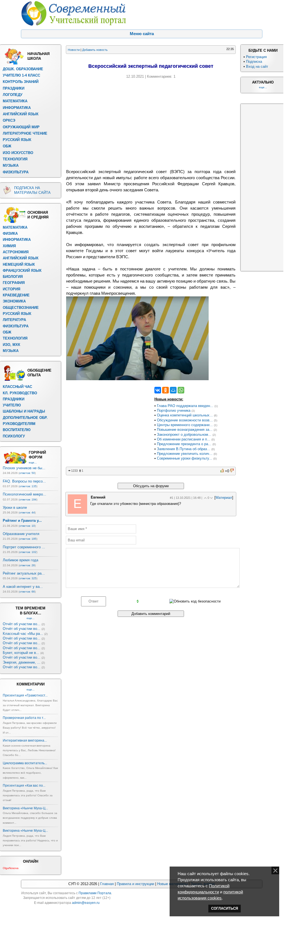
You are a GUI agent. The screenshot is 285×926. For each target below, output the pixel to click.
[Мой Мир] (173, 390)
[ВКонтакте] (157, 390)
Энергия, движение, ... (21, 662)
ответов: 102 (28, 552)
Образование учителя (21, 534)
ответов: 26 (27, 565)
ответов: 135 (28, 486)
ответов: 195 (28, 538)
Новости (74, 49)
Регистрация (256, 57)
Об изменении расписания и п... (183, 439)
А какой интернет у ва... (23, 587)
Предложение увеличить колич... (185, 454)
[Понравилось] (222, 471)
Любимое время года (20, 560)
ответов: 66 (27, 591)
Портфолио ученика (173, 410)
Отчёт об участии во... (21, 624)
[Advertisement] (150, 123)
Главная (107, 884)
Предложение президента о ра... (184, 444)
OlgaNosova (11, 868)
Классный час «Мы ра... (23, 634)
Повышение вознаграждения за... (185, 429)
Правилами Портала (95, 893)
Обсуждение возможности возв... (185, 420)
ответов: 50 (27, 472)
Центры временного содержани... (185, 425)
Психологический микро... (24, 494)
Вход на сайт (257, 66)
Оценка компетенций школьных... (185, 415)
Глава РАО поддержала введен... (185, 406)
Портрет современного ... (24, 547)
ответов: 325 (28, 578)
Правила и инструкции (135, 884)
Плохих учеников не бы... (24, 468)
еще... (33, 462)
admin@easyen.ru (86, 903)
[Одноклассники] (165, 390)
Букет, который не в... (21, 653)
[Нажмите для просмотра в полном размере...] (137, 379)
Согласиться (224, 908)
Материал (224, 497)
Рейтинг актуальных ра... (24, 573)
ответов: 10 (27, 525)
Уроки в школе (15, 507)
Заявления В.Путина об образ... (183, 449)
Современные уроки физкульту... (184, 458)
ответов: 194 (28, 499)
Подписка (254, 61)
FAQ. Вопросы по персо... (24, 481)
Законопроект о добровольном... (184, 434)
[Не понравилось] (232, 471)
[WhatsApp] (181, 390)
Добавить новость (95, 49)
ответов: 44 (27, 512)
